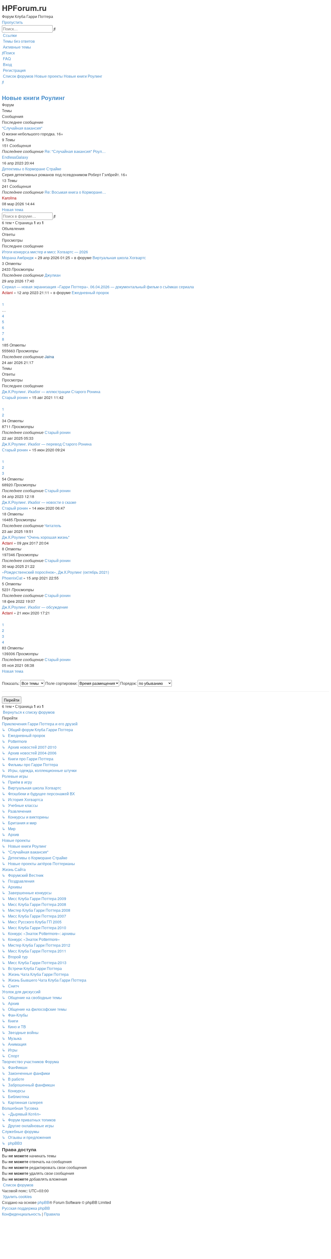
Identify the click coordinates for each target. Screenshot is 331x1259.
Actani (7, 292)
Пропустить (12, 22)
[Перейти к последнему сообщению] (62, 275)
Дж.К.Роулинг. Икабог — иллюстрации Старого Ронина (51, 391)
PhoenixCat (12, 578)
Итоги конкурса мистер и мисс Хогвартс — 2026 (45, 252)
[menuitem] (18, 41)
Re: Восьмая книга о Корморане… (75, 192)
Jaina (49, 356)
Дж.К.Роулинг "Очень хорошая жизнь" (36, 537)
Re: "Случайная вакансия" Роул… (75, 151)
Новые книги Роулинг (33, 97)
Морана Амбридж (18, 257)
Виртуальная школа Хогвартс (119, 257)
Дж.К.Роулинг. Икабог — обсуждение (35, 607)
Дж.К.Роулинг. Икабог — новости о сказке (39, 502)
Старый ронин (15, 397)
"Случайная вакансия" (22, 128)
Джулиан (53, 275)
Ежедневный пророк (90, 292)
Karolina (9, 198)
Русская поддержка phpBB (26, 1208)
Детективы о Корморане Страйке (31, 169)
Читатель (53, 525)
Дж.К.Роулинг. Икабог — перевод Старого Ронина (47, 444)
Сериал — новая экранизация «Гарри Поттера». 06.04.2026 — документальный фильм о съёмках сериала (98, 287)
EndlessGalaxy (15, 157)
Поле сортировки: (61, 683)
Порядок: (129, 683)
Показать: (11, 683)
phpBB (43, 1202)
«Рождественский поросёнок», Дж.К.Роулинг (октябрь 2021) (55, 572)
